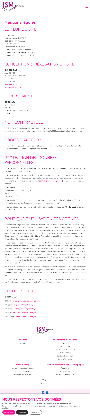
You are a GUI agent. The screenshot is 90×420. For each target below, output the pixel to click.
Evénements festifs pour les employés (65, 364)
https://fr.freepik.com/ (23, 305)
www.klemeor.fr (11, 84)
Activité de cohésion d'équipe (22, 368)
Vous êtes (22, 339)
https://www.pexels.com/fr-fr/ (26, 313)
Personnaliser (35, 412)
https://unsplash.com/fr (25, 317)
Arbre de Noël (65, 371)
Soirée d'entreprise (65, 359)
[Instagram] (47, 393)
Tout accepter (9, 412)
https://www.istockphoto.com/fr (26, 301)
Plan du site (44, 383)
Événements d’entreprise (65, 339)
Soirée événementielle (65, 356)
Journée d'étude (65, 353)
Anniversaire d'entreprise (65, 349)
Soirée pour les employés (65, 374)
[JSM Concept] (45, 330)
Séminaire (65, 343)
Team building (22, 364)
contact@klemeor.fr (12, 87)
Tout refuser (22, 412)
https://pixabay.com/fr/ (24, 309)
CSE (22, 346)
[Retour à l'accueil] (13, 6)
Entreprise (22, 343)
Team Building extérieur (22, 374)
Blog (44, 380)
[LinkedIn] (43, 393)
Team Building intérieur (22, 371)
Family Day (65, 368)
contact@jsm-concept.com (51, 181)
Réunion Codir (65, 346)
